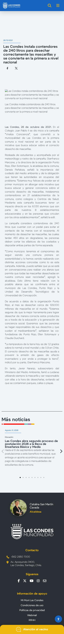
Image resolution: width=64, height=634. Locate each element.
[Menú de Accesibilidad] (58, 619)
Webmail (32, 615)
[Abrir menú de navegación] (58, 5)
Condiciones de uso (32, 605)
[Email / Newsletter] (44, 580)
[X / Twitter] (24, 580)
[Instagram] (38, 580)
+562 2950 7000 (20, 557)
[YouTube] (31, 580)
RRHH (32, 620)
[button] (3, 451)
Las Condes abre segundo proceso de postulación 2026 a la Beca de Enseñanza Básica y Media (31, 444)
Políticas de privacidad (32, 610)
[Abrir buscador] (49, 5)
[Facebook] (19, 580)
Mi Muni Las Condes (32, 600)
